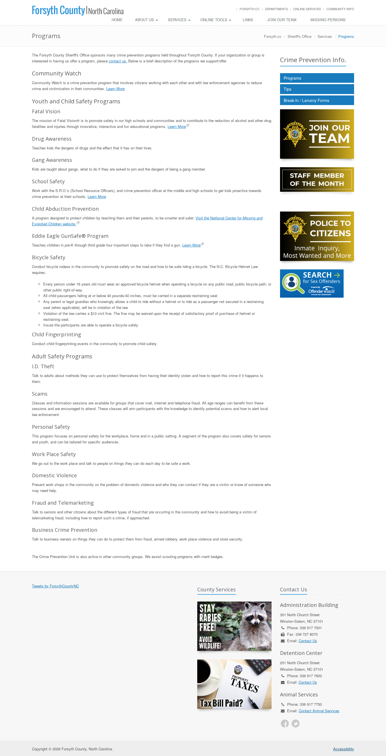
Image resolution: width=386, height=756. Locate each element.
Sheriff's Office (299, 36)
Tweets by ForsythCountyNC (55, 586)
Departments (276, 8)
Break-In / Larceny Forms (306, 100)
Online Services (307, 8)
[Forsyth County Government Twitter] (296, 723)
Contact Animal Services (319, 710)
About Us (145, 19)
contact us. (118, 61)
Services (178, 19)
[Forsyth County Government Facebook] (285, 723)
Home (117, 19)
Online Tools (214, 19)
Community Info (340, 8)
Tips (287, 89)
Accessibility (343, 748)
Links (248, 19)
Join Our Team (281, 19)
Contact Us (308, 640)
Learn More (115, 88)
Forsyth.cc (250, 8)
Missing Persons (328, 19)
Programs (292, 78)
